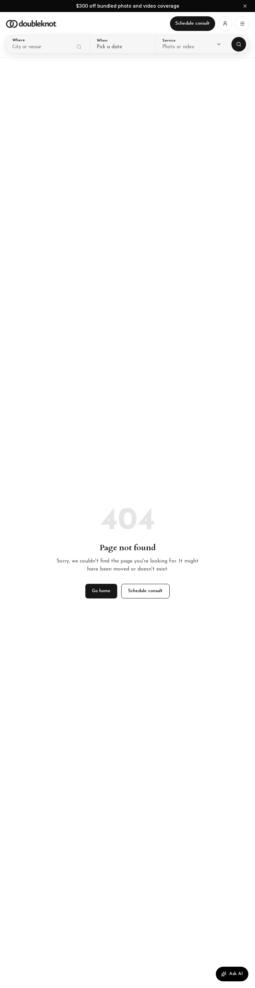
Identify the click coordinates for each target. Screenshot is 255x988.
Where (18, 40)
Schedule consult (192, 23)
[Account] (225, 23)
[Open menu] (242, 23)
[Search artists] (238, 44)
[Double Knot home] (31, 23)
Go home (101, 590)
